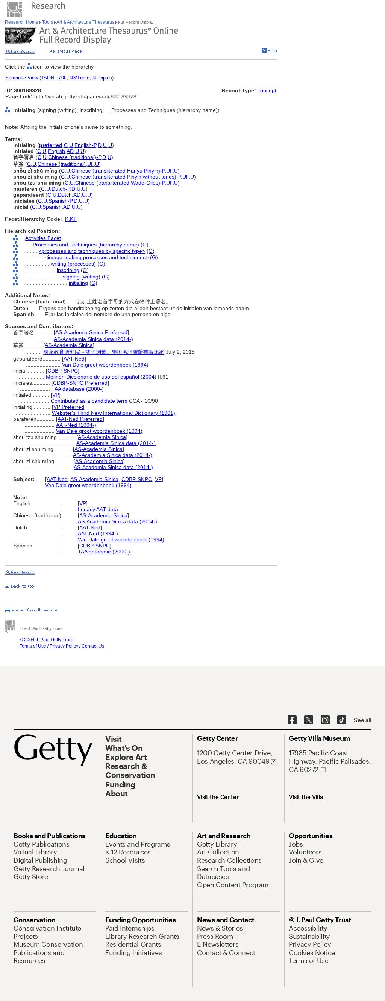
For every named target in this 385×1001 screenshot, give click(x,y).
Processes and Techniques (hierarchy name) (86, 244)
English (56, 151)
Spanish (52, 207)
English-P (85, 145)
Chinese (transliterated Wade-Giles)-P (120, 183)
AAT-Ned (74, 359)
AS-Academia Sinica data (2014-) (93, 339)
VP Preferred (68, 407)
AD (70, 151)
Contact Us (93, 646)
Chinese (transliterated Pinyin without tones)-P (126, 177)
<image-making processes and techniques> (97, 257)
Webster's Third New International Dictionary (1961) (113, 413)
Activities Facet (43, 238)
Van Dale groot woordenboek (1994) (105, 365)
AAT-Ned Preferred (80, 419)
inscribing (68, 270)
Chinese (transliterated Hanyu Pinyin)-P (118, 171)
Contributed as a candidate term (89, 401)
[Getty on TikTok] (341, 720)
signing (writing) (81, 277)
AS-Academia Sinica (69, 345)
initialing (78, 283)
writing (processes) (73, 264)
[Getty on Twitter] (308, 720)
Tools (47, 22)
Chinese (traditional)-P (74, 157)
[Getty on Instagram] (325, 720)
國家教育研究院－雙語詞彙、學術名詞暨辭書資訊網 (103, 352)
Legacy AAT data (98, 509)
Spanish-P (60, 201)
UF (90, 164)
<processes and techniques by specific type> (92, 251)
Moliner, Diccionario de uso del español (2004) (101, 377)
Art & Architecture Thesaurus (85, 22)
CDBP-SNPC (62, 371)
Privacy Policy (64, 646)
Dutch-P (61, 189)
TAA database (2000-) (78, 389)
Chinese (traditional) (62, 164)
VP (55, 395)
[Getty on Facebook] (292, 720)
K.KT (71, 219)
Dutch (65, 195)
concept (267, 90)
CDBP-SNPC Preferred (80, 383)
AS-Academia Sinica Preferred (91, 332)
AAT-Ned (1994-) (76, 425)
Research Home (22, 22)
